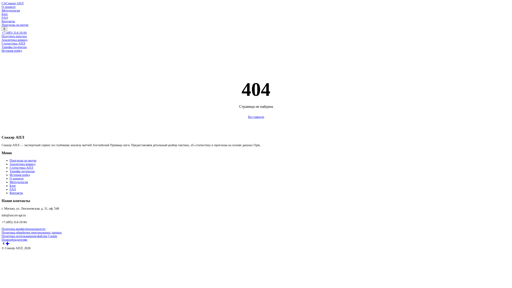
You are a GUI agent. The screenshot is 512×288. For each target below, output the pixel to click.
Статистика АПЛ (13, 43)
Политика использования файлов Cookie (29, 236)
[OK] (4, 244)
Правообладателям (14, 239)
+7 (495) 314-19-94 (14, 32)
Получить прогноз (14, 36)
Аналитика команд (14, 40)
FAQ (5, 17)
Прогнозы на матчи (15, 25)
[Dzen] (8, 244)
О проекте (9, 7)
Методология (11, 10)
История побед (12, 50)
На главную (256, 117)
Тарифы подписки (14, 47)
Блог (5, 14)
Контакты (8, 21)
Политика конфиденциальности (23, 229)
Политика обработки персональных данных (32, 232)
